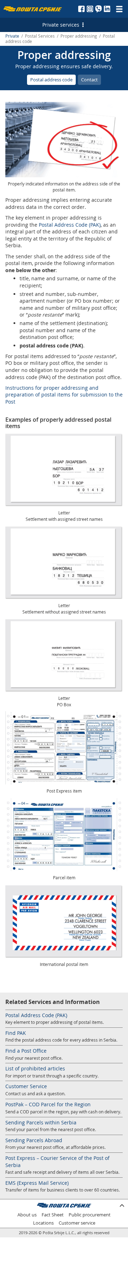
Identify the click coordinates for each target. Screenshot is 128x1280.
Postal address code (51, 79)
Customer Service (26, 1086)
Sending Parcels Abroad (33, 1140)
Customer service (77, 1223)
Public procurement (90, 1215)
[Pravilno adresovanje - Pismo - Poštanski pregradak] (64, 655)
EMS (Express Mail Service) (37, 1182)
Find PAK (15, 1033)
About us (27, 1215)
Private (12, 36)
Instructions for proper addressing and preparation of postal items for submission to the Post (64, 394)
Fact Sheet (53, 1215)
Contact (89, 79)
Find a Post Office (26, 1050)
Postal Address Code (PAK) (70, 224)
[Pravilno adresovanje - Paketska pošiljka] (64, 834)
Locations (43, 1223)
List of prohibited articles (35, 1068)
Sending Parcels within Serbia (40, 1122)
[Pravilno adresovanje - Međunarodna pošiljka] (64, 921)
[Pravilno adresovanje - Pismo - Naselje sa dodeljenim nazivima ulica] (64, 469)
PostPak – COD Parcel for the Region (48, 1104)
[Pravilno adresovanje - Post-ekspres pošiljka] (64, 747)
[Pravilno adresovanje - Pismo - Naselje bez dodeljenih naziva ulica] (64, 562)
